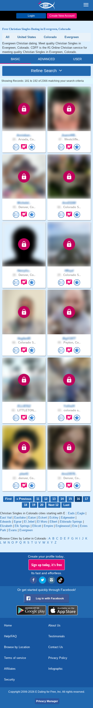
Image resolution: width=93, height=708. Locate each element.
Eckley (53, 517)
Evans (13, 530)
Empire (48, 526)
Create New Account (61, 15)
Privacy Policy (57, 658)
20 (41, 505)
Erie (74, 526)
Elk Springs (22, 526)
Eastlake (20, 517)
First (8, 499)
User (77, 59)
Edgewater (68, 517)
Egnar (17, 521)
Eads (71, 513)
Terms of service (15, 658)
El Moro (42, 521)
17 (86, 499)
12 (45, 499)
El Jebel (29, 521)
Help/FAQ (10, 636)
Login (31, 15)
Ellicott (36, 526)
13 (54, 499)
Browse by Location (17, 647)
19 (33, 505)
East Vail (6, 517)
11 (37, 499)
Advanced (46, 59)
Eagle (81, 513)
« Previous (23, 499)
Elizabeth (6, 526)
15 (70, 499)
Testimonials (56, 636)
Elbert (53, 521)
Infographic (55, 668)
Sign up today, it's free (46, 564)
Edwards (5, 521)
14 (62, 499)
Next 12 (53, 505)
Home (8, 625)
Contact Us (55, 647)
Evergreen (26, 530)
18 (25, 505)
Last (66, 505)
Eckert (42, 517)
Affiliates (10, 668)
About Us (54, 625)
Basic (15, 59)
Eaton (32, 517)
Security (9, 679)
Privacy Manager (47, 701)
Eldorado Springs (71, 521)
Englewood (63, 526)
